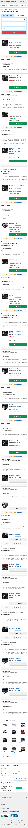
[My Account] (23, 1)
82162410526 (18, 477)
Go (14, 32)
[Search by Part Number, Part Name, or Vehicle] (25, 5)
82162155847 (18, 690)
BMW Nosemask (5, 751)
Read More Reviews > (22, 778)
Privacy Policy (20, 820)
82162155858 (18, 225)
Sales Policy (7, 820)
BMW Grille (22, 728)
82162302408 (18, 334)
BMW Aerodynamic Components (14, 743)
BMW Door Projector (5, 743)
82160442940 (18, 660)
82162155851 (18, 442)
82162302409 (18, 188)
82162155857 (18, 504)
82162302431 (18, 151)
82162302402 (18, 297)
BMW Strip (5, 734)
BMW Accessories (8, 9)
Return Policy (13, 820)
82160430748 (18, 261)
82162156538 (18, 113)
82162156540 (18, 77)
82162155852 (18, 595)
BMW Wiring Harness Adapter (22, 735)
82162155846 (18, 370)
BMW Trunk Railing (22, 751)
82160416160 (18, 536)
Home (2, 9)
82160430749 (18, 566)
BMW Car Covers (5, 728)
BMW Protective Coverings (14, 752)
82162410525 (18, 42)
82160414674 (18, 630)
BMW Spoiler (14, 728)
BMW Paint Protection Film (14, 735)
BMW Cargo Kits (22, 742)
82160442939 (18, 406)
